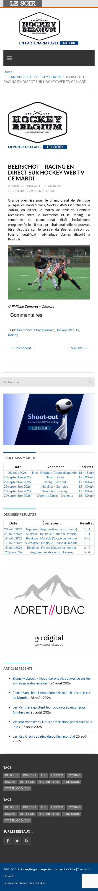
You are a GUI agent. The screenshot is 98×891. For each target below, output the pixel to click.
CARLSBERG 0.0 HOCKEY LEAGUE (35, 77)
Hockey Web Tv (67, 330)
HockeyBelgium (29, 869)
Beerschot (25, 330)
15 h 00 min (86, 477)
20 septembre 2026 (17, 477)
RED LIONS (27, 782)
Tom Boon (71, 782)
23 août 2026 (13, 529)
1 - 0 (87, 543)
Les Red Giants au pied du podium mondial (44, 736)
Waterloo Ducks (17, 788)
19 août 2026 (13, 538)
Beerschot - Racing (54, 491)
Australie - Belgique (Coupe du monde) (51, 534)
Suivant (77, 348)
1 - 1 (87, 529)
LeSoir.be (69, 869)
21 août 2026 (13, 534)
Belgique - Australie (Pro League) (51, 552)
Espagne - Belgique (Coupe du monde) (51, 529)
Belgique (11, 775)
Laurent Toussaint (26, 186)
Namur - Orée (55, 477)
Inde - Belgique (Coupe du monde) (54, 472)
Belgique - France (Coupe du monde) (51, 547)
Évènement (55, 467)
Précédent (23, 348)
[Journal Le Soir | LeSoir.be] (22, 3)
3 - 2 (87, 547)
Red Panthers (49, 782)
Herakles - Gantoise (54, 486)
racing (13, 335)
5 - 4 (87, 552)
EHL (43, 775)
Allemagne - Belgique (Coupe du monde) (51, 543)
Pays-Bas (74, 775)
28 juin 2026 (13, 552)
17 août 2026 (13, 543)
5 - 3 (87, 538)
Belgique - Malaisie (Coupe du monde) (51, 538)
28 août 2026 (17, 472)
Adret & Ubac (38, 883)
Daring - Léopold (55, 482)
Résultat (86, 467)
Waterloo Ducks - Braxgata (54, 495)
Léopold (57, 775)
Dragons (29, 775)
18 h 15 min (86, 472)
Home (7, 72)
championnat (44, 330)
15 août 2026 (13, 547)
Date (17, 467)
